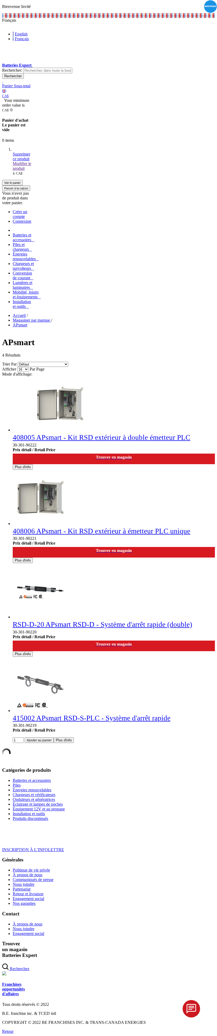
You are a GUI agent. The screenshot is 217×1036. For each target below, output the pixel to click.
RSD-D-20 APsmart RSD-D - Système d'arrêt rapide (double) (102, 624)
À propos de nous (27, 875)
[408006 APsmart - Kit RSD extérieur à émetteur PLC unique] (40, 523)
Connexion (22, 221)
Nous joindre (23, 884)
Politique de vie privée (31, 870)
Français (22, 38)
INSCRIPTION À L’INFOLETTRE (33, 849)
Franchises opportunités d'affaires (13, 989)
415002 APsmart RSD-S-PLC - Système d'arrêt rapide (91, 718)
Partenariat (21, 889)
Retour (7, 1031)
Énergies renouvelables (32, 790)
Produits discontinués (30, 818)
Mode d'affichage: (17, 374)
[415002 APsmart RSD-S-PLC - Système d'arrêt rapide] (40, 710)
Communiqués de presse (33, 879)
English (21, 34)
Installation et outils (29, 813)
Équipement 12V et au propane (39, 809)
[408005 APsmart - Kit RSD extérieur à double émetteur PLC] (60, 430)
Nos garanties (24, 903)
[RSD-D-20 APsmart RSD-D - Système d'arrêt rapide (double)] (40, 617)
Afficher (9, 369)
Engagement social (28, 898)
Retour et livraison (28, 894)
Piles (17, 785)
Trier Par (9, 364)
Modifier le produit (22, 166)
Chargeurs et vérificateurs (34, 794)
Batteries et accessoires (32, 780)
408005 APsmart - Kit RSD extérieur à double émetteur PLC (101, 437)
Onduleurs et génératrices (34, 799)
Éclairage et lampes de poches (38, 804)
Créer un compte (20, 214)
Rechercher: (12, 70)
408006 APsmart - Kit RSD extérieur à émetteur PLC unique (101, 531)
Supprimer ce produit (21, 156)
